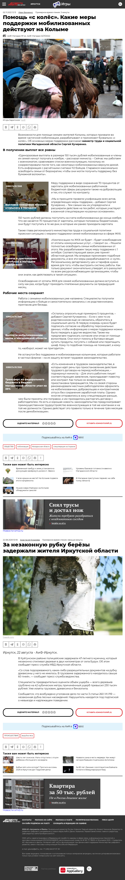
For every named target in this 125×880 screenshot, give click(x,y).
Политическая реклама (87, 820)
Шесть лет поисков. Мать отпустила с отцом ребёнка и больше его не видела (37, 758)
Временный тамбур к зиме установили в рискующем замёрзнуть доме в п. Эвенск (35, 469)
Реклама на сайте (43, 820)
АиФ (23, 120)
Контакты (26, 820)
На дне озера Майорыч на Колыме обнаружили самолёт (32, 489)
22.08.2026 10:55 (10, 540)
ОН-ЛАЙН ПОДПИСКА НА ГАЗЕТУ (36, 823)
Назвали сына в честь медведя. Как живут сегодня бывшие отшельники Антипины (95, 758)
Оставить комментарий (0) (99, 423)
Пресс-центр (108, 820)
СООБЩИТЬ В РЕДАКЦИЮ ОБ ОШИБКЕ (69, 823)
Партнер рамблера (48, 869)
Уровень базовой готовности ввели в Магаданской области (93, 469)
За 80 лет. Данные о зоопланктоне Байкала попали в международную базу (96, 768)
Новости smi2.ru (13, 530)
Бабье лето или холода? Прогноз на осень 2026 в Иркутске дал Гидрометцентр (36, 768)
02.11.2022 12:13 (9, 12)
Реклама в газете (64, 820)
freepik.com (8, 637)
